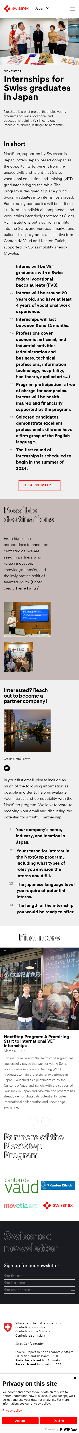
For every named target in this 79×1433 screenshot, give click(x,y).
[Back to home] (16, 9)
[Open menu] (72, 9)
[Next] (45, 1121)
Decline (59, 1420)
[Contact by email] (7, 768)
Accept (20, 1420)
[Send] (73, 1290)
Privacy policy (12, 1410)
